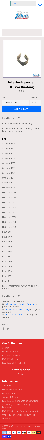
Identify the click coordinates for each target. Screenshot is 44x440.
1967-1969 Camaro (11, 351)
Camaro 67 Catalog (15, 314)
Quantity (33, 97)
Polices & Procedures (12, 389)
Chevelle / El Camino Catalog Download (16, 406)
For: (3, 97)
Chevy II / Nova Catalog (17, 309)
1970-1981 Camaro (10, 359)
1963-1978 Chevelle (11, 355)
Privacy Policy (8, 393)
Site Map (6, 418)
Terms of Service (10, 397)
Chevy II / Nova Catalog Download (18, 415)
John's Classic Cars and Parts (20, 426)
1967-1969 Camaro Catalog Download (20, 401)
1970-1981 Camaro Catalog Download (20, 411)
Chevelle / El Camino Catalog (20, 304)
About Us (6, 385)
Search (5, 347)
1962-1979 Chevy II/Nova (13, 363)
